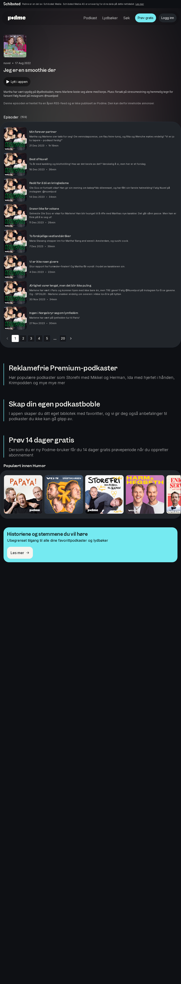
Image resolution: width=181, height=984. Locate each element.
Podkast (90, 18)
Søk (126, 18)
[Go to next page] (70, 338)
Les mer (140, 4)
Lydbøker (110, 18)
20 (63, 338)
